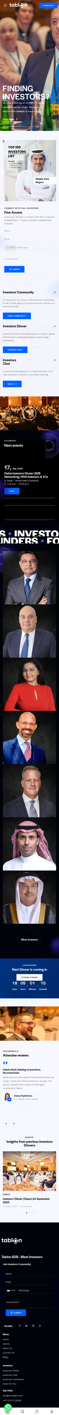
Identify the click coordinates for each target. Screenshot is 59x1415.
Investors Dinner (15, 326)
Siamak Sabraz (16, 650)
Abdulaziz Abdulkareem (22, 916)
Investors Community (18, 292)
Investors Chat (9, 361)
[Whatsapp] (8, 1407)
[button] (29, 413)
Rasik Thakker (15, 596)
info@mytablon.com (13, 1395)
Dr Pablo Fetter (16, 756)
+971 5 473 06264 (12, 1400)
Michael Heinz (15, 809)
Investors (8, 1365)
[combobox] (10, 247)
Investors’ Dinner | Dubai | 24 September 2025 (26, 1200)
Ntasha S (12, 703)
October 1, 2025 (10, 1206)
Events (6, 1194)
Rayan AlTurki (15, 863)
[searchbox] (29, 259)
